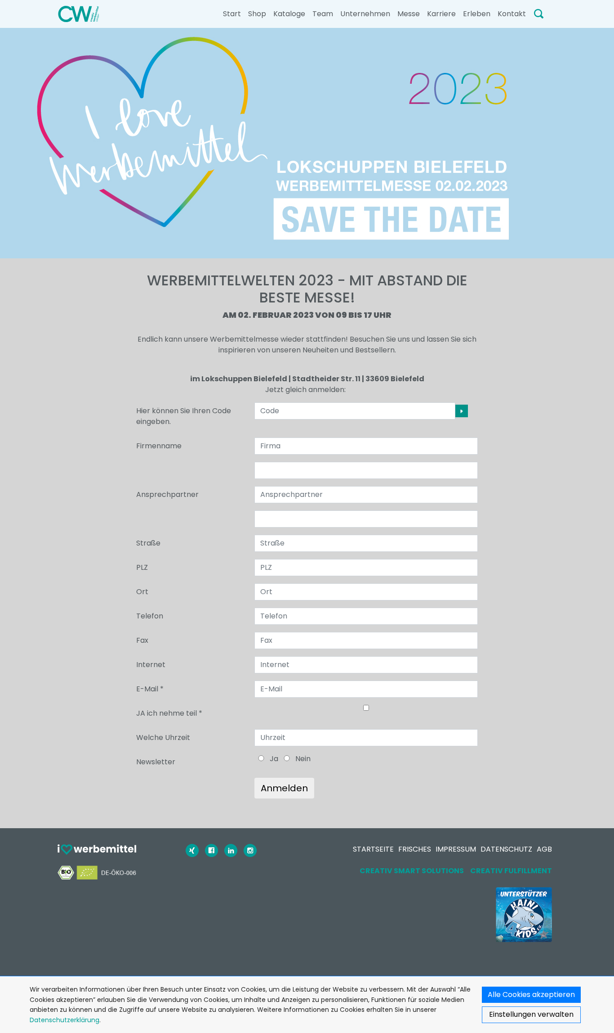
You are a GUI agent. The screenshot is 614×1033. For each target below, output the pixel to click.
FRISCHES (414, 849)
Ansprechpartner (167, 494)
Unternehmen (365, 14)
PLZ (142, 567)
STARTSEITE (373, 849)
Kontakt (512, 14)
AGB (544, 849)
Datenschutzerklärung (64, 1019)
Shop (257, 14)
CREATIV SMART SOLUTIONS (412, 871)
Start (232, 14)
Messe (408, 14)
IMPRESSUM (456, 849)
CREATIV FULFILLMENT (511, 871)
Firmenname (159, 446)
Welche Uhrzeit (163, 737)
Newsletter (155, 762)
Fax (142, 640)
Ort (142, 591)
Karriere (441, 14)
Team (322, 14)
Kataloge (289, 14)
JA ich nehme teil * (169, 713)
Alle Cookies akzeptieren (531, 994)
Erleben (476, 14)
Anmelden (284, 788)
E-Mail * (150, 689)
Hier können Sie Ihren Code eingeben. (183, 416)
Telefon (149, 616)
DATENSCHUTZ (506, 849)
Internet (150, 664)
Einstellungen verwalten (531, 1014)
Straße (148, 543)
